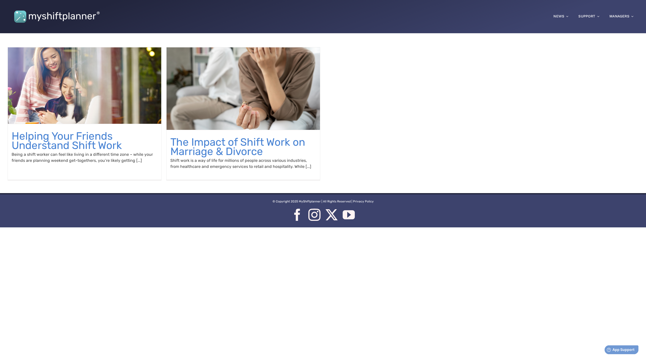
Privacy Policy (363, 201)
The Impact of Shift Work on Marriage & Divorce (237, 147)
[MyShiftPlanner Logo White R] (57, 8)
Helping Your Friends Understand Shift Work (67, 141)
